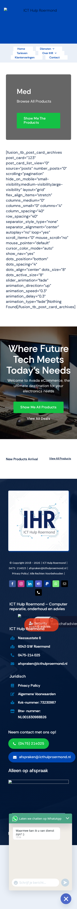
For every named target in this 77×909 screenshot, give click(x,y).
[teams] (38, 583)
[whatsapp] (56, 583)
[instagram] (21, 583)
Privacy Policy (20, 573)
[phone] (38, 592)
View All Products (60, 458)
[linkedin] (29, 583)
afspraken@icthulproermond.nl (47, 568)
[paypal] (47, 583)
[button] (41, 757)
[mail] (64, 583)
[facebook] (12, 583)
